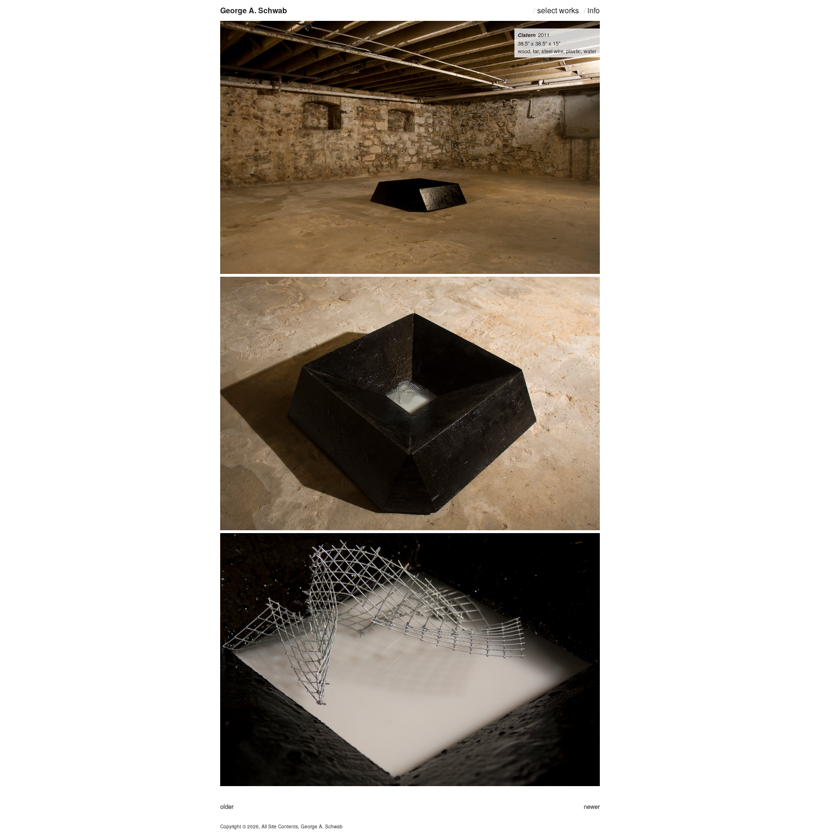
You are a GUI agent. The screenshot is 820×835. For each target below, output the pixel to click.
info (593, 10)
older (226, 806)
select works (558, 10)
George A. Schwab (253, 10)
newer (592, 806)
